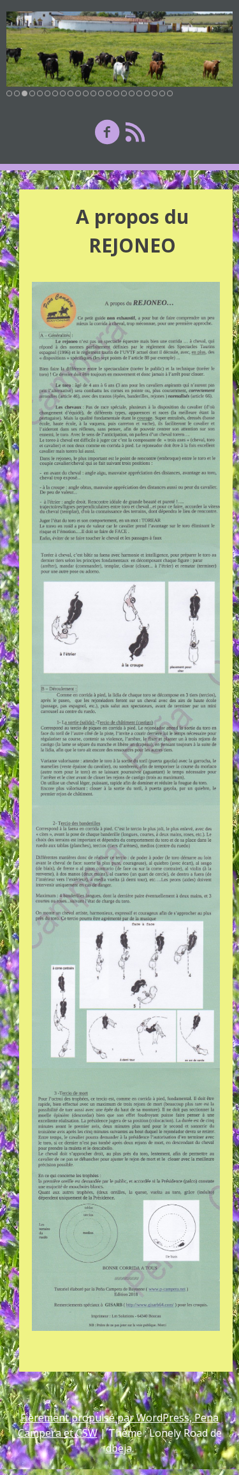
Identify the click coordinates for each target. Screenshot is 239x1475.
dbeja (119, 1448)
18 (139, 93)
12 (93, 93)
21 (162, 93)
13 (101, 93)
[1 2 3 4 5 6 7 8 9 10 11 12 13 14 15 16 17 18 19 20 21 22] (119, 49)
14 (109, 93)
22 (170, 93)
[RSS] (135, 131)
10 (78, 93)
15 (116, 93)
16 (124, 93)
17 (131, 93)
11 (86, 93)
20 (154, 93)
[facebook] (107, 131)
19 (147, 93)
